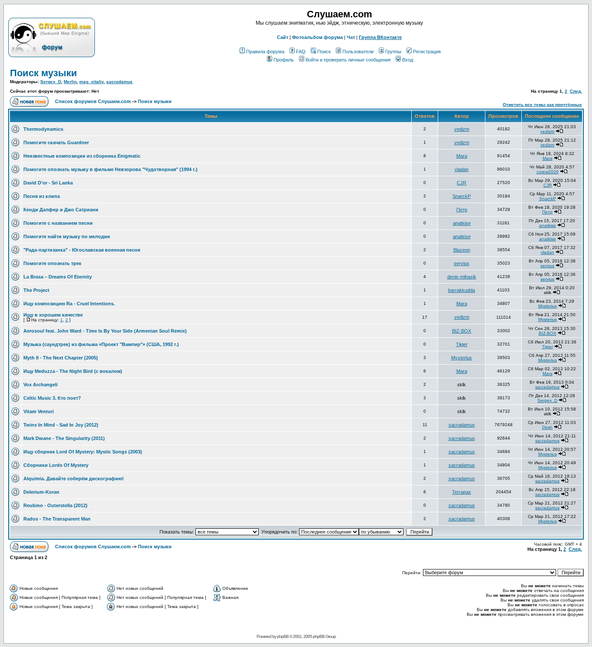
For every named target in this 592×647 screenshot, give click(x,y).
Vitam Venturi (38, 411)
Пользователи (358, 51)
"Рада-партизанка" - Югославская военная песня (81, 249)
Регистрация (427, 51)
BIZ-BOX (461, 330)
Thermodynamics (43, 129)
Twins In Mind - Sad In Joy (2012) (60, 424)
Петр (461, 209)
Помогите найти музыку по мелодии (66, 236)
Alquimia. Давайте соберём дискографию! (73, 478)
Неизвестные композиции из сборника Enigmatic (81, 156)
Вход (407, 59)
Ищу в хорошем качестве (53, 314)
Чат (351, 37)
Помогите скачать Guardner (56, 142)
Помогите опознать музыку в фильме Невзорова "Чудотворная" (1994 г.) (110, 169)
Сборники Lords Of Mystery (55, 465)
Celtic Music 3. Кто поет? (52, 398)
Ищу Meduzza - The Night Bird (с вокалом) (72, 371)
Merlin (70, 81)
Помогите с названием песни (58, 223)
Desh (547, 427)
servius (461, 263)
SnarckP (461, 196)
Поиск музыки (43, 73)
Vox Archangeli (40, 384)
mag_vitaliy (91, 81)
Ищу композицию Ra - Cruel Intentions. (69, 303)
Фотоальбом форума (317, 37)
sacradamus (119, 81)
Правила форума (265, 51)
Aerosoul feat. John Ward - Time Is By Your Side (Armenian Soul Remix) (105, 330)
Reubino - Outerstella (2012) (55, 505)
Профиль (283, 59)
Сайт (282, 37)
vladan (461, 169)
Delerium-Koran (41, 492)
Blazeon (461, 249)
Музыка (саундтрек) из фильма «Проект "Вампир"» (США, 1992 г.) (101, 344)
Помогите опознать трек (52, 263)
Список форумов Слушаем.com (93, 101)
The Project (36, 290)
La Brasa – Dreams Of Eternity (57, 276)
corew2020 (548, 171)
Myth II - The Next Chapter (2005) (60, 357)
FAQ (301, 51)
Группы (393, 51)
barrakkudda (461, 290)
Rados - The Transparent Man (57, 518)
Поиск (324, 51)
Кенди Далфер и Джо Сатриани (60, 209)
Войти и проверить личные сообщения (348, 59)
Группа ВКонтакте (380, 37)
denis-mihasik (461, 276)
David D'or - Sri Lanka (48, 182)
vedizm (461, 129)
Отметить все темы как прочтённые (542, 104)
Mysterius (547, 306)
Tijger (462, 344)
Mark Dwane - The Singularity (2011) (64, 438)
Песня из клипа (41, 196)
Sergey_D (50, 81)
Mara (461, 156)
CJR (461, 182)
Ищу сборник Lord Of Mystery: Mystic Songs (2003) (82, 451)
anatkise (462, 223)
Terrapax (461, 492)
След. (576, 91)
